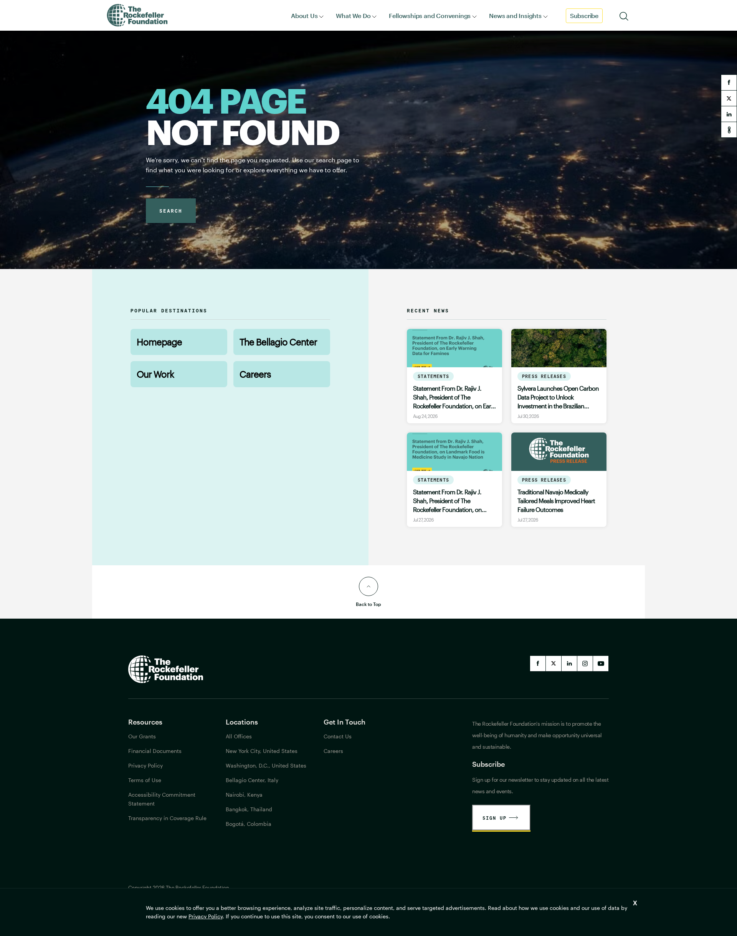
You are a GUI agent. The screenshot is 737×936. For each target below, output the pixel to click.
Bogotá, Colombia (248, 823)
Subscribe (584, 15)
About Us (304, 15)
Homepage (159, 341)
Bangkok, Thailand (249, 809)
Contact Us (338, 736)
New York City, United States (261, 751)
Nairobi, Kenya (244, 794)
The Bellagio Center (278, 341)
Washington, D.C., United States (266, 765)
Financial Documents (155, 751)
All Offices (239, 736)
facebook (729, 82)
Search (170, 211)
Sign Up (495, 817)
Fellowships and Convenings (430, 15)
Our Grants (142, 736)
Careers (255, 374)
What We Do (353, 15)
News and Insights (515, 15)
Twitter (553, 663)
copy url (729, 129)
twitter (729, 98)
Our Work (155, 374)
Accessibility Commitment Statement (161, 799)
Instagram (585, 663)
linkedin (729, 114)
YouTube (600, 663)
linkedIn (569, 663)
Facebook (537, 663)
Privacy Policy (205, 916)
